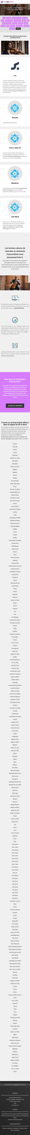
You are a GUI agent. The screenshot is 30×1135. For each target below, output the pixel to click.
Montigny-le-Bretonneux (15, 782)
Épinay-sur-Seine (15, 600)
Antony (15, 449)
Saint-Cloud (15, 938)
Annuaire (11, 1097)
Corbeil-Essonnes (15, 568)
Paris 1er (15, 872)
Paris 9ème (15, 898)
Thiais (15, 1009)
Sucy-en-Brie (15, 1000)
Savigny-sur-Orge (15, 983)
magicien (3, 26)
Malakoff (15, 745)
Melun (15, 762)
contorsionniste (8, 20)
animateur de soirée (16, 17)
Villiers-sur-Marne (15, 1060)
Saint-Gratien (15, 955)
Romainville (15, 929)
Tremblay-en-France (15, 1017)
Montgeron (15, 779)
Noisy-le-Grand (15, 818)
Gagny (15, 628)
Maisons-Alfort (15, 739)
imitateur (20, 23)
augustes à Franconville (20, 191)
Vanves (15, 1023)
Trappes (15, 1014)
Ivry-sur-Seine (15, 662)
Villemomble (15, 1037)
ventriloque (12, 28)
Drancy (15, 588)
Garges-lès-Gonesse (15, 634)
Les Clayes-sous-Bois (15, 708)
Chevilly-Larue (15, 543)
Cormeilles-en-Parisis (15, 571)
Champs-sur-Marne (15, 520)
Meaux (15, 759)
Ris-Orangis (15, 924)
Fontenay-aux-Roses (15, 620)
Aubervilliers (15, 463)
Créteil (15, 580)
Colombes (15, 560)
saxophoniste (19, 26)
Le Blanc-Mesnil (15, 679)
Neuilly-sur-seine (15, 810)
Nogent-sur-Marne (15, 813)
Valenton (15, 1020)
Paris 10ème (15, 844)
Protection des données (15, 1101)
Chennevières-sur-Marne (15, 540)
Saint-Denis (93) (15, 943)
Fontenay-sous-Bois (15, 622)
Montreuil (15, 790)
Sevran (15, 989)
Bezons (15, 475)
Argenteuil (15, 455)
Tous (4, 17)
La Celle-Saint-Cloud (15, 671)
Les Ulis (15, 719)
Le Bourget (15, 682)
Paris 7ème (15, 892)
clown (2, 20)
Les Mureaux (15, 713)
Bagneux (15, 469)
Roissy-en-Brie (15, 926)
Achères (15, 444)
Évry (15, 614)
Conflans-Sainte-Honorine (15, 566)
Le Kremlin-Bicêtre (15, 688)
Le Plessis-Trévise (15, 699)
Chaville (15, 534)
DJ (28, 20)
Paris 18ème (15, 867)
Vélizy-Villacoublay (15, 1026)
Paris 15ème (15, 858)
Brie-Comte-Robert (15, 500)
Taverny (15, 1006)
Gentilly (15, 640)
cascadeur (25, 17)
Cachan (15, 512)
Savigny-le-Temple (15, 980)
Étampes (15, 608)
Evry (15, 611)
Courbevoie (15, 577)
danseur (24, 20)
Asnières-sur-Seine (15, 458)
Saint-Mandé (15, 958)
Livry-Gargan (15, 730)
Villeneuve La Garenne (15, 1040)
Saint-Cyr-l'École (15, 941)
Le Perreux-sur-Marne (15, 693)
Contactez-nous (15, 1105)
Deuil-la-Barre (15, 586)
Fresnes (15, 625)
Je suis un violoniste (15, 406)
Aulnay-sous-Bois (15, 466)
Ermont (15, 605)
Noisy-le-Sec (15, 821)
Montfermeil (15, 776)
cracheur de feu (17, 20)
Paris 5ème (15, 887)
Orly (15, 824)
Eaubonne (15, 594)
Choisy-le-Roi (15, 549)
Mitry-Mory (15, 767)
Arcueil (15, 452)
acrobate (9, 17)
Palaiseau (15, 835)
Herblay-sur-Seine (15, 654)
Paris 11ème (15, 847)
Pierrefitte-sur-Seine (15, 901)
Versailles (15, 1029)
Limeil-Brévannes (15, 728)
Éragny (15, 603)
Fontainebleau (15, 617)
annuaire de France (19, 308)
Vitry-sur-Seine (15, 1068)
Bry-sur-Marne (15, 506)
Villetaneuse (15, 1054)
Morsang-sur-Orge (15, 796)
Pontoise (15, 912)
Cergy (15, 515)
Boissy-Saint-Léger (15, 483)
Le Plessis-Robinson (15, 696)
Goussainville (15, 648)
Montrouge (15, 793)
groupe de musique (6, 23)
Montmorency (15, 787)
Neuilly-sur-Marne (15, 807)
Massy (15, 753)
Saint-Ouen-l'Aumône (15, 966)
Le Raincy (15, 705)
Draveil (15, 591)
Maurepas (15, 756)
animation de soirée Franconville (15, 1119)
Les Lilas (15, 711)
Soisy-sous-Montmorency (15, 995)
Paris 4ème (15, 884)
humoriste (15, 23)
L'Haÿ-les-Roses (15, 725)
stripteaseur (26, 26)
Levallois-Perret (15, 722)
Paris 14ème (15, 855)
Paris (15, 841)
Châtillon (15, 529)
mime (8, 26)
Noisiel (15, 816)
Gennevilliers (15, 637)
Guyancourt (15, 651)
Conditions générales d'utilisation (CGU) (15, 1099)
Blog (15, 1103)
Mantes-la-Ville (15, 750)
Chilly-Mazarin (15, 546)
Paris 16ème (15, 861)
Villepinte (15, 1051)
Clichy (15, 554)
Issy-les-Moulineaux (15, 659)
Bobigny (15, 478)
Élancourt (15, 597)
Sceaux (15, 986)
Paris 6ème (15, 889)
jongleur (26, 23)
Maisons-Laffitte (15, 742)
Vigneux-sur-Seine (15, 1031)
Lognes (15, 733)
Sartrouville (15, 977)
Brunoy (15, 503)
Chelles (15, 537)
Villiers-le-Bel (15, 1057)
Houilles (15, 657)
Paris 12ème (15, 850)
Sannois (15, 972)
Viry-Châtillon (15, 1066)
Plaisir (15, 904)
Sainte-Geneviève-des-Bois (15, 946)
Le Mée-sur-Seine (15, 691)
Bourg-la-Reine (15, 495)
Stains (15, 997)
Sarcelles (15, 975)
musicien (13, 26)
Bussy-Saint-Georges (15, 509)
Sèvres (15, 992)
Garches (15, 631)
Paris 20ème (15, 875)
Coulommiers (15, 574)
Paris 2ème (15, 878)
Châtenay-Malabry (15, 526)
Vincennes (15, 1063)
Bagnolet (15, 472)
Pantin (15, 838)
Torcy (15, 1012)
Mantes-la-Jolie (15, 747)
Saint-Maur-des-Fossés (15, 960)
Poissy (15, 906)
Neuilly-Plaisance (15, 804)
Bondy (15, 486)
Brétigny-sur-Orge (15, 497)
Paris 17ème (15, 864)
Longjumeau (15, 736)
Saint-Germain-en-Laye (15, 952)
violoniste (18, 28)
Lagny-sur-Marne (15, 676)
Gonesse (15, 645)
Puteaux (15, 918)
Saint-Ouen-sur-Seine (15, 969)
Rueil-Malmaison (15, 935)
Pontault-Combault (15, 909)
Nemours (15, 801)
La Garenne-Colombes (15, 674)
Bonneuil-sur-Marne (15, 489)
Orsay (15, 827)
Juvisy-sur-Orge (15, 668)
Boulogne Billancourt (15, 492)
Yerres (15, 1071)
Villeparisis (15, 1048)
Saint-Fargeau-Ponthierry (15, 949)
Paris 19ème (15, 870)
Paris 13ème (15, 853)
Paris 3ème (15, 881)
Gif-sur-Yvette (15, 642)
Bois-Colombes (15, 480)
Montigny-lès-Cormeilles (15, 784)
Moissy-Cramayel (15, 770)
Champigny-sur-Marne (15, 517)
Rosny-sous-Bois (15, 932)
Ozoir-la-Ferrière (15, 833)
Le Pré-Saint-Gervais (15, 702)
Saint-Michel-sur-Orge (15, 963)
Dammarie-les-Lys (15, 583)
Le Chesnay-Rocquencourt (15, 685)
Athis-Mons (15, 461)
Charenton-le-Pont (15, 523)
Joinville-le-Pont (15, 665)
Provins (15, 915)
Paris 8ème (15, 895)
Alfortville (15, 446)
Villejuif (15, 1034)
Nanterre (15, 799)
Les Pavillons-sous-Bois (15, 716)
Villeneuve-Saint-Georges (15, 1046)
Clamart (15, 551)
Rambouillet (15, 921)
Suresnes (15, 1003)
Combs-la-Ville (15, 563)
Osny (15, 830)
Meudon (15, 764)
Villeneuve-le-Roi (15, 1043)
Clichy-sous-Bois (15, 557)
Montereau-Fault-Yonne (15, 773)
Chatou (15, 532)
